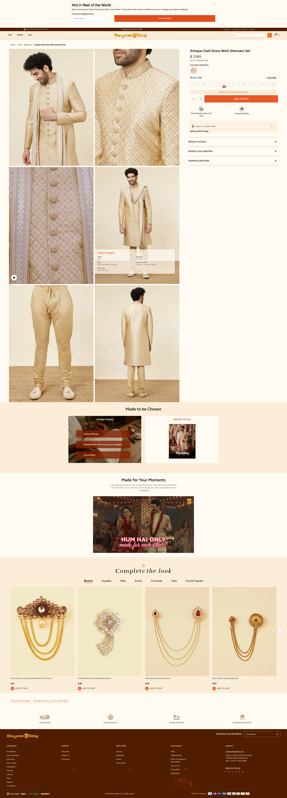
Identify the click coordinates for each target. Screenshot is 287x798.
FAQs (173, 752)
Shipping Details (176, 755)
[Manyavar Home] (130, 35)
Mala (123, 580)
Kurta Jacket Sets (13, 755)
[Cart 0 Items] (278, 35)
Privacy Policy (175, 769)
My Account (65, 759)
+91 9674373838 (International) (236, 758)
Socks (138, 580)
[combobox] (249, 35)
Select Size (196, 77)
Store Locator (120, 763)
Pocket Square (194, 580)
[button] (11, 35)
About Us (119, 752)
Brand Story (120, 755)
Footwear (156, 580)
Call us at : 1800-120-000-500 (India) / (239, 755)
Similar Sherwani (21, 700)
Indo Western (11, 767)
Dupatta (106, 580)
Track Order (65, 752)
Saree (9, 778)
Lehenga (10, 774)
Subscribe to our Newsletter (229, 734)
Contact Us (65, 755)
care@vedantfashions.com (235, 752)
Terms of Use (175, 766)
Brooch (88, 580)
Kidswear (10, 782)
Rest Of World (14, 794)
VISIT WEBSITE (165, 18)
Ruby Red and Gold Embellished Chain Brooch (31, 678)
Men (20, 45)
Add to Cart (241, 99)
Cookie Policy (175, 773)
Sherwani (28, 45)
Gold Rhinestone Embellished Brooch (94, 678)
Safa (174, 580)
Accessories (11, 786)
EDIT (272, 126)
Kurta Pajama (11, 752)
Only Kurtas (11, 759)
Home (13, 45)
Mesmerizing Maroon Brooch (158, 678)
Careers (119, 759)
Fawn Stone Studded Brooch (225, 678)
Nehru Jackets (12, 763)
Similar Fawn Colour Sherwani (50, 700)
